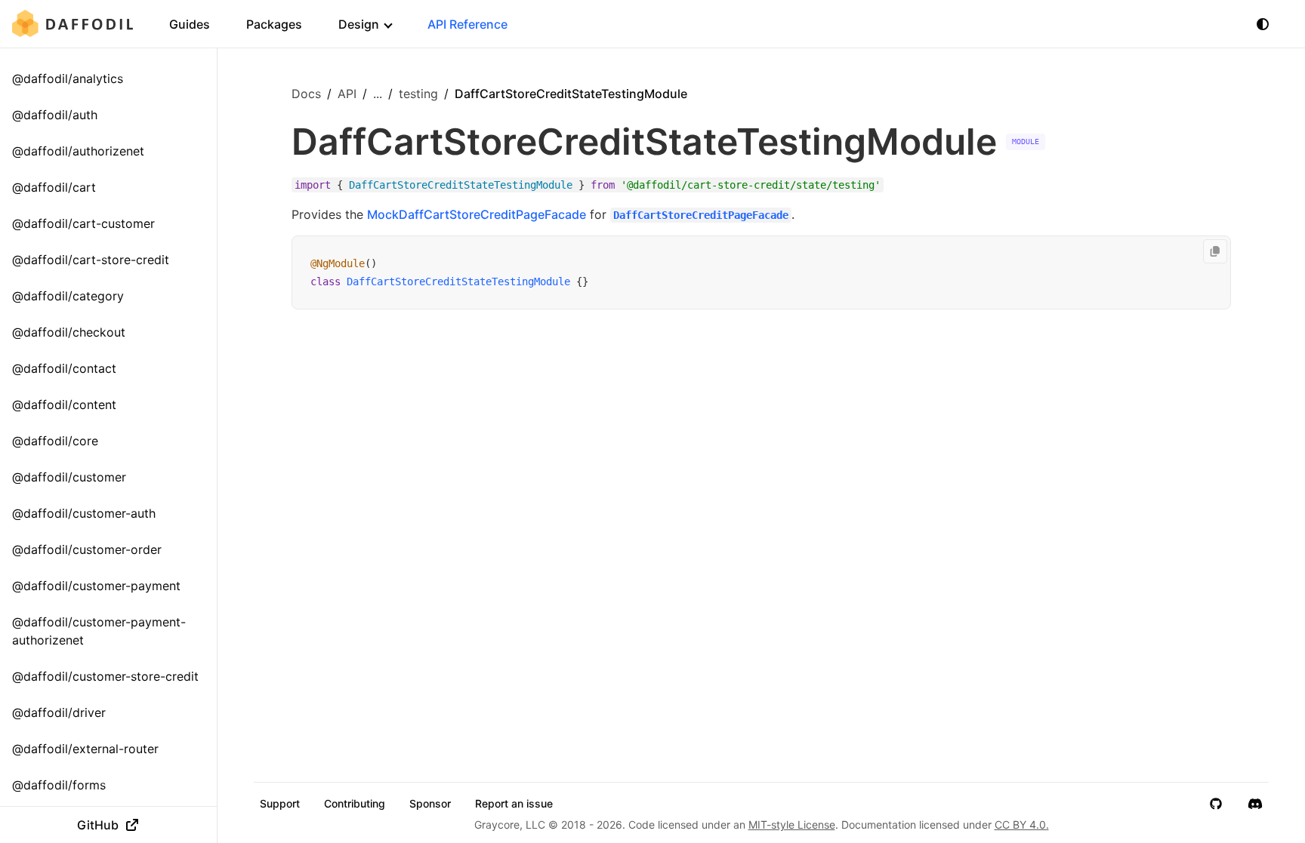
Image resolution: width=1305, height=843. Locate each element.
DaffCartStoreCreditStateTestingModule (458, 281)
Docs (306, 93)
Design (358, 24)
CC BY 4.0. (1022, 824)
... (377, 93)
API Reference (467, 24)
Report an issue (514, 804)
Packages (274, 24)
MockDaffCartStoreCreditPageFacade (476, 214)
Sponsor (430, 804)
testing (418, 93)
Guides (189, 24)
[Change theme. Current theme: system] (1263, 24)
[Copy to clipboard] (1215, 251)
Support (280, 804)
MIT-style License (791, 824)
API (347, 93)
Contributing (354, 804)
